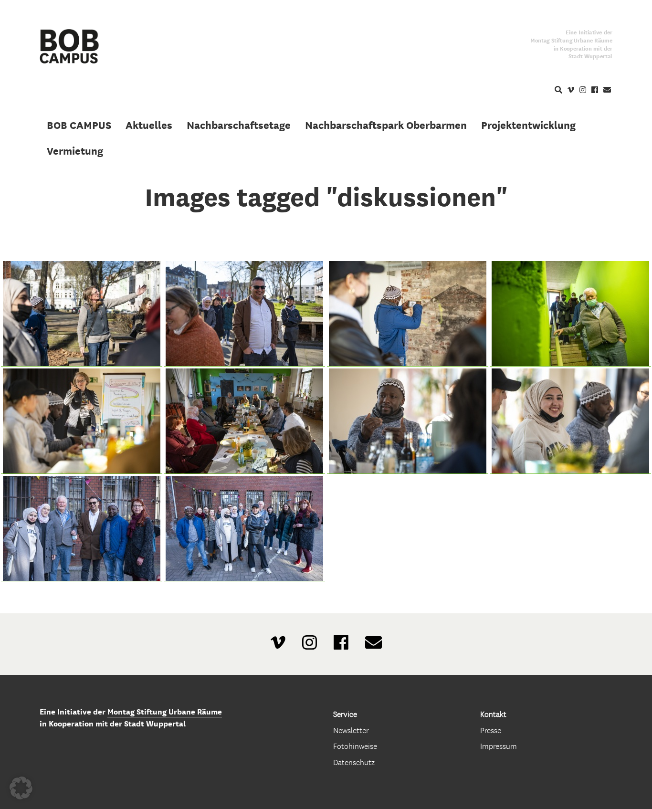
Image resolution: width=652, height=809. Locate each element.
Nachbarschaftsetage (239, 125)
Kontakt (493, 714)
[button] (21, 788)
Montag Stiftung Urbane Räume (164, 712)
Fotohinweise (355, 746)
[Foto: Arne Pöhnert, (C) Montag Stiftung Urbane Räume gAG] (81, 314)
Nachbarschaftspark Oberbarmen (386, 125)
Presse (490, 730)
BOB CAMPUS (79, 125)
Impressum (498, 746)
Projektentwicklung (528, 125)
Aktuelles (149, 125)
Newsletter (351, 730)
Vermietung (75, 151)
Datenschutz (354, 762)
